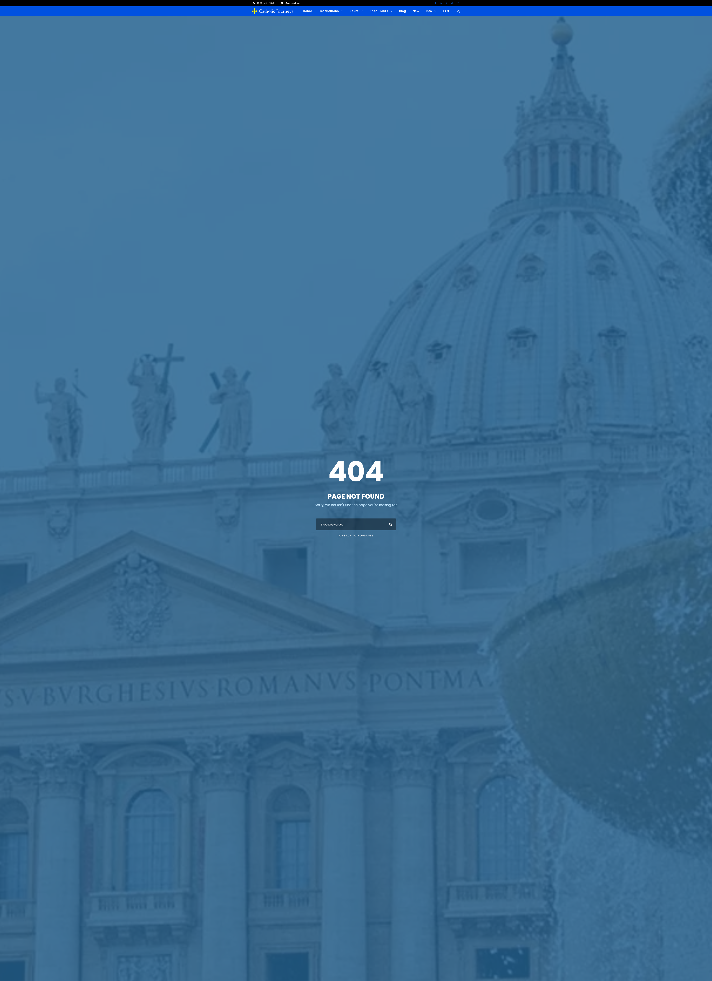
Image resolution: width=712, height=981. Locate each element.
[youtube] (452, 3)
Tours (354, 11)
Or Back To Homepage (356, 535)
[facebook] (435, 3)
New (416, 11)
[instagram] (458, 3)
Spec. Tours (379, 11)
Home (307, 11)
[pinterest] (446, 3)
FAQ (446, 11)
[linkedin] (441, 3)
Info (429, 11)
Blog (402, 11)
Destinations (329, 11)
